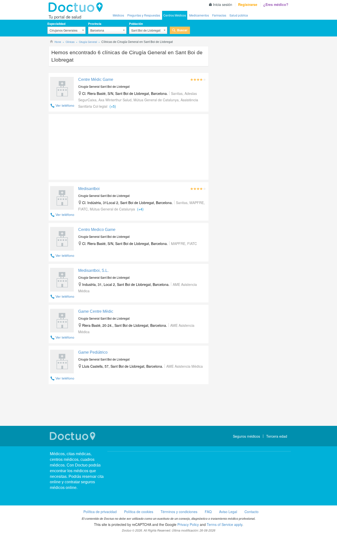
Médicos (118, 15)
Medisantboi (89, 189)
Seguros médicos (246, 436)
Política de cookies (138, 511)
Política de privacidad (100, 511)
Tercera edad (276, 436)
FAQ (208, 511)
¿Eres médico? (275, 4)
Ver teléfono (65, 105)
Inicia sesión (222, 4)
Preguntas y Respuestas (143, 15)
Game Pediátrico (93, 352)
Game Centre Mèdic (95, 311)
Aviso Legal (228, 511)
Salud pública (238, 15)
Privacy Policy (188, 524)
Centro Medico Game (96, 229)
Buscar (182, 30)
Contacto (251, 511)
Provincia (94, 23)
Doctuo (77, 7)
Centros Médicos (174, 15)
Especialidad (56, 23)
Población (136, 23)
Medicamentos (199, 15)
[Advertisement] (86, 145)
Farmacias (219, 15)
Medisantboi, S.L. (93, 270)
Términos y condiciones (179, 511)
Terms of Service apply (224, 524)
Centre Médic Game (95, 79)
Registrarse (247, 4)
